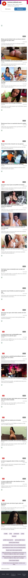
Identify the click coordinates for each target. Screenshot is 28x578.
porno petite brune (20, 540)
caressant (16, 533)
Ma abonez (20, 9)
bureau (14, 536)
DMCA (7, 574)
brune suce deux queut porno (14, 550)
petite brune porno (8, 540)
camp (22, 533)
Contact (19, 574)
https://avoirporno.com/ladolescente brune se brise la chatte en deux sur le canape (14, 553)
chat (10, 533)
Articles (3, 574)
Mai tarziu (7, 9)
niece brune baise (14, 560)
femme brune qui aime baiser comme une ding (14, 563)
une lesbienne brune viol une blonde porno (14, 545)
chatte (5, 533)
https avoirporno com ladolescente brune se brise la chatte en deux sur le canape (14, 557)
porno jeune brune (14, 542)
